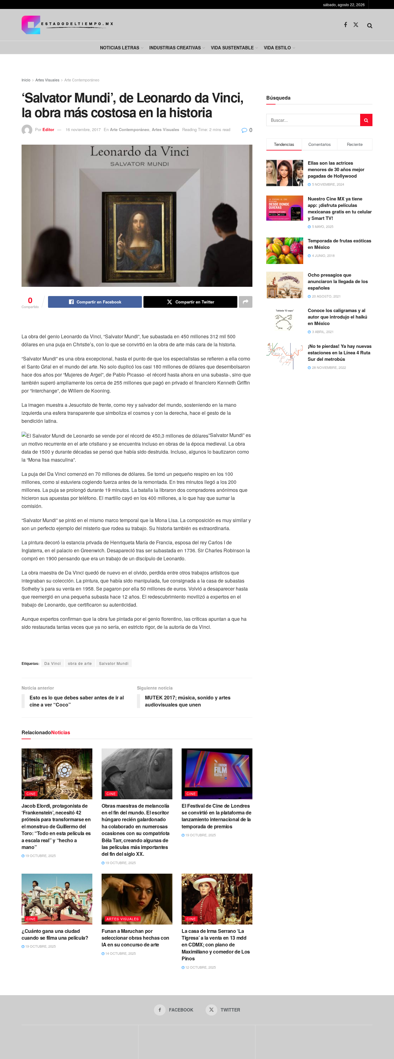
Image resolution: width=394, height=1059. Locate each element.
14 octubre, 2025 (120, 953)
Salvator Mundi (114, 663)
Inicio (26, 79)
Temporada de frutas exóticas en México (339, 243)
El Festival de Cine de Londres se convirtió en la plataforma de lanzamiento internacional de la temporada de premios (216, 816)
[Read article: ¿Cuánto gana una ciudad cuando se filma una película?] (57, 899)
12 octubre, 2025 (200, 967)
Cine (31, 793)
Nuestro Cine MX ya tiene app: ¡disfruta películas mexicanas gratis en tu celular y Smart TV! (340, 208)
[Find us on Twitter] (356, 24)
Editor (48, 129)
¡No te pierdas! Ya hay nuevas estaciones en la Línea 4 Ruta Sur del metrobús (340, 352)
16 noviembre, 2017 (83, 129)
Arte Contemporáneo (81, 79)
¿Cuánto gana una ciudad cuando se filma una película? (55, 934)
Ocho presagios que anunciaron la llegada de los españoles (338, 281)
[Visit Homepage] (67, 24)
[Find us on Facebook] (345, 25)
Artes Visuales (47, 79)
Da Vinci (52, 663)
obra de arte (80, 663)
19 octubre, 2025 (40, 855)
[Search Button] (369, 25)
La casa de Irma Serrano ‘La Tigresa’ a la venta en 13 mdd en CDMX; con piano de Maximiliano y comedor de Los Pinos (216, 944)
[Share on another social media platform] (245, 302)
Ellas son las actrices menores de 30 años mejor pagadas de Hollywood (336, 169)
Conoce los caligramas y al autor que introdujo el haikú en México (337, 317)
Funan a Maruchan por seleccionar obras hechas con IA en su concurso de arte (135, 937)
